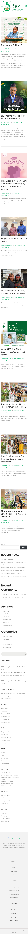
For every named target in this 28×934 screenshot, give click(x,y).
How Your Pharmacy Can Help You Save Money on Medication (13, 459)
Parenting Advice (7, 645)
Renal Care (4, 813)
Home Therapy (5, 821)
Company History (6, 795)
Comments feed (5, 761)
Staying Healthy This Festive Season (11, 573)
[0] (25, 7)
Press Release (4, 803)
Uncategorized (7, 647)
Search (3, 544)
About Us (14, 868)
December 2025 (7, 617)
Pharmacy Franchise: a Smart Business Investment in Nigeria (14, 514)
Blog (14, 875)
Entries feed (4, 758)
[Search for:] (14, 654)
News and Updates (8, 642)
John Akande (15, 49)
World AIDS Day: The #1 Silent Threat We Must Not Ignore (13, 352)
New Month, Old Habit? (11, 45)
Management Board (6, 801)
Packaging (4, 816)
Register (3, 752)
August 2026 (6, 611)
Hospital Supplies (5, 818)
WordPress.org (5, 763)
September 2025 (7, 625)
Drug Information (7, 636)
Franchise (14, 871)
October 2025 (6, 622)
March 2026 (6, 614)
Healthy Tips (6, 639)
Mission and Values (6, 798)
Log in (2, 755)
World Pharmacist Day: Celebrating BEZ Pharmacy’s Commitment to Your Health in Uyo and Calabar (14, 597)
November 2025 (7, 619)
